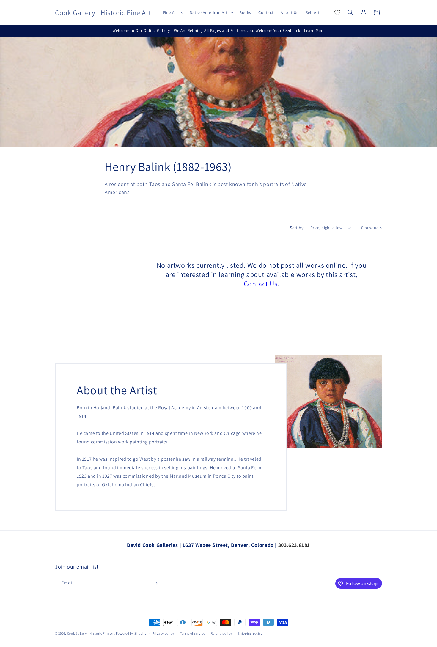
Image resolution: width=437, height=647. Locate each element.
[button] (172, 12)
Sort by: (297, 227)
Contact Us (261, 284)
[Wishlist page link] (337, 12)
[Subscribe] (155, 583)
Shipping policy (250, 633)
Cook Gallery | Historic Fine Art (91, 633)
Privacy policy (163, 633)
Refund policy (221, 633)
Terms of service (192, 633)
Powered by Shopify (131, 633)
